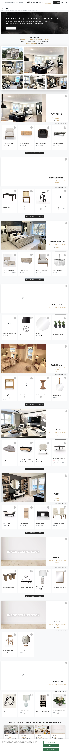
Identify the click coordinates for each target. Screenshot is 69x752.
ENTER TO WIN (21, 384)
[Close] (66, 745)
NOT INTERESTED (21, 388)
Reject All (51, 745)
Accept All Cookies (51, 749)
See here (22, 393)
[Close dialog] (59, 365)
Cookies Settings (51, 742)
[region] (34, 745)
